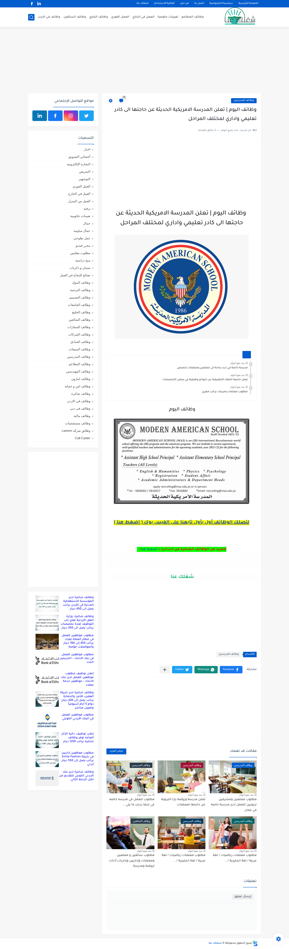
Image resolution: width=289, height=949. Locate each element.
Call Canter (82, 438)
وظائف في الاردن (49, 17)
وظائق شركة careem (76, 430)
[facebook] (31, 4)
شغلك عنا (142, 3)
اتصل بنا (199, 3)
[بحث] (31, 17)
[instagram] (71, 115)
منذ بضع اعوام (237, 363)
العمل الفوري (120, 17)
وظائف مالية (82, 416)
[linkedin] (38, 4)
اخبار (87, 149)
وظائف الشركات (79, 334)
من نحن (184, 3)
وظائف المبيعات (79, 349)
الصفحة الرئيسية (248, 3)
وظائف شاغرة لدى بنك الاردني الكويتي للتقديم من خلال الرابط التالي (76, 775)
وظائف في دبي (80, 408)
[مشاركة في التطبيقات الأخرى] (165, 669)
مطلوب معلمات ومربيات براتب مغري (225, 391)
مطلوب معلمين (80, 253)
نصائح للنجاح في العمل (75, 275)
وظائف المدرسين (244, 100)
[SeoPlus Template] (255, 943)
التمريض (84, 171)
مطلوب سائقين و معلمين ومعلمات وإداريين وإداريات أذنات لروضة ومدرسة (131, 861)
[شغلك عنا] (234, 17)
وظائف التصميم (79, 297)
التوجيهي (84, 179)
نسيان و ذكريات (80, 268)
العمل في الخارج (143, 17)
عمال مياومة (82, 230)
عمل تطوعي (82, 238)
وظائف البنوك (81, 282)
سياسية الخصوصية (221, 3)
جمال (86, 223)
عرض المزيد (116, 751)
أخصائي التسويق (79, 156)
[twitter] (86, 115)
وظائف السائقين (74, 17)
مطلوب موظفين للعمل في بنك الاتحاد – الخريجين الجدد (76, 658)
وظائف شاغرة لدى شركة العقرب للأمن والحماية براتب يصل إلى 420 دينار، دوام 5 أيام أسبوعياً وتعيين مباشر (77, 700)
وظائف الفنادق (80, 342)
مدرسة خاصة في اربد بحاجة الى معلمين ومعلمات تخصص (212, 367)
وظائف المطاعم (193, 17)
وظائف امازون (80, 379)
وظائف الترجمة (80, 290)
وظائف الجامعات (79, 305)
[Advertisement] (144, 60)
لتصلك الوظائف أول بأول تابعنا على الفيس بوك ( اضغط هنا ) (181, 522)
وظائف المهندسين (78, 371)
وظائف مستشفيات (77, 423)
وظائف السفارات (78, 327)
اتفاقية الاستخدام (164, 3)
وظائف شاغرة (80, 393)
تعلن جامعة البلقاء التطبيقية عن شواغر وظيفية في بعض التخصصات (205, 379)
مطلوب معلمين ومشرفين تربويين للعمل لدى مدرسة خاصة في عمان (234, 805)
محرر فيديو (83, 245)
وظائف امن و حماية (77, 386)
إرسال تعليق (242, 896)
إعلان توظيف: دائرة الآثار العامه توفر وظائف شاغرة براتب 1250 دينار (78, 737)
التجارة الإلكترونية (78, 164)
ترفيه (87, 208)
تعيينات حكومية (168, 17)
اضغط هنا (149, 549)
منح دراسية (82, 260)
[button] (231, 669)
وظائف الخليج (98, 17)
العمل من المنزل (79, 201)
